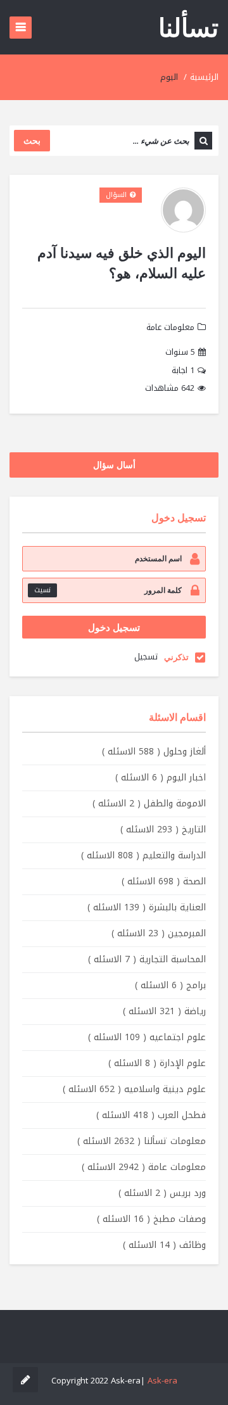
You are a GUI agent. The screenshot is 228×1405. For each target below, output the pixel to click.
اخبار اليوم (160, 777)
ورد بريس (162, 1193)
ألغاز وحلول (154, 751)
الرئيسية (204, 77)
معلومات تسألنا (141, 1141)
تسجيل (146, 656)
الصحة (164, 881)
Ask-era (162, 1381)
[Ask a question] (25, 1379)
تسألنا (188, 27)
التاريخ (163, 829)
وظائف (164, 1245)
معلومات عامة (170, 327)
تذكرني (176, 657)
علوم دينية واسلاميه (134, 1089)
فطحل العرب (151, 1115)
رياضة (164, 1011)
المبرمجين (158, 933)
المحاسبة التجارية (147, 959)
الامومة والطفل (149, 803)
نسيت (42, 590)
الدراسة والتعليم (143, 855)
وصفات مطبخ (151, 1219)
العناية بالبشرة (146, 907)
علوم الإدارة (157, 1063)
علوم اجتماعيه (147, 1037)
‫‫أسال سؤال (114, 465)
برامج (170, 985)
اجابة (183, 371)
